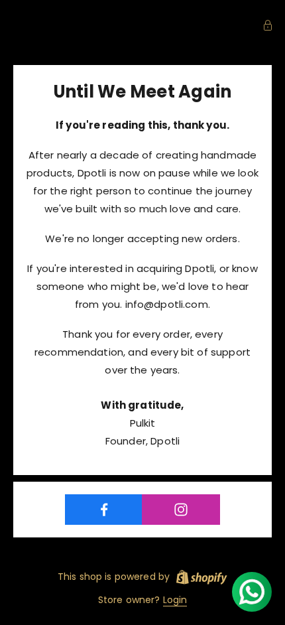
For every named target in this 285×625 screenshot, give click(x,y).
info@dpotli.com (166, 304)
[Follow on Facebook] (104, 509)
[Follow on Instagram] (180, 509)
